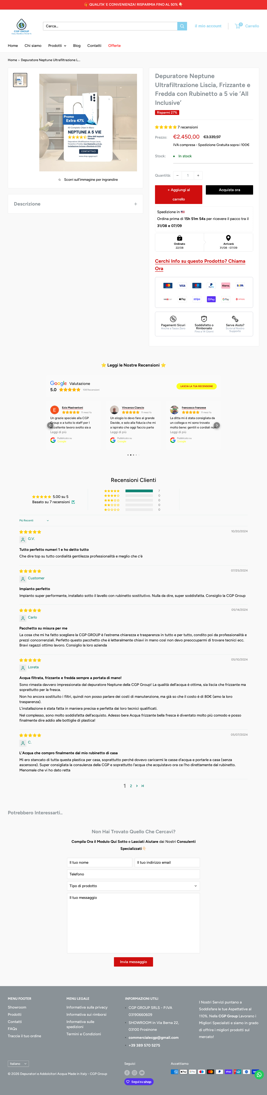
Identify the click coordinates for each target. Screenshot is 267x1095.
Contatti (94, 45)
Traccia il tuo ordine (24, 1036)
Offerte (114, 45)
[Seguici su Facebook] (127, 1072)
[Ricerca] (182, 26)
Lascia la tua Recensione (196, 386)
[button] (166, 127)
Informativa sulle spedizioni (80, 1024)
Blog (77, 45)
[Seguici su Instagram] (134, 1072)
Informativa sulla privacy (87, 1007)
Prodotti (55, 45)
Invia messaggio (133, 962)
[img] (30, 532)
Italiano (15, 1064)
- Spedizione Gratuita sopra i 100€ (222, 145)
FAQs (12, 1028)
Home (13, 45)
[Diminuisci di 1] (177, 175)
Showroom (17, 1007)
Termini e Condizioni (83, 1034)
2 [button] (131, 786)
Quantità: (163, 175)
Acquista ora (229, 190)
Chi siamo (33, 45)
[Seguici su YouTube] (142, 1072)
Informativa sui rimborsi (86, 1014)
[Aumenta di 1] (198, 175)
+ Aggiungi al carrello (179, 194)
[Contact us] (259, 1074)
